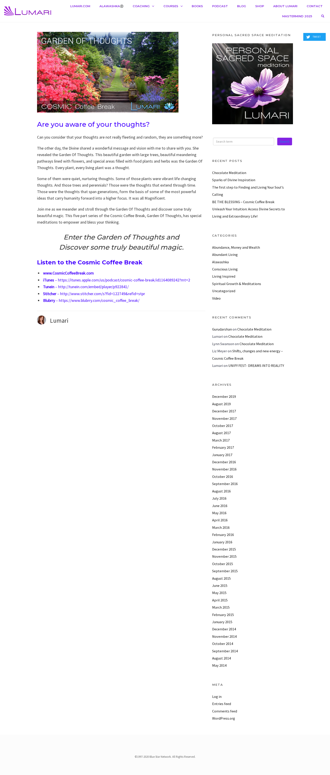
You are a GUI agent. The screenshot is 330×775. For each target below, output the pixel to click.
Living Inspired (223, 276)
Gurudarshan (222, 329)
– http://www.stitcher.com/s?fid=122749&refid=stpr (94, 293)
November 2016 (224, 469)
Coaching (141, 6)
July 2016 (219, 498)
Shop (259, 6)
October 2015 (222, 564)
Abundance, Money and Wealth (236, 247)
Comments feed (224, 711)
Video (216, 298)
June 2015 (219, 585)
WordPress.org (223, 718)
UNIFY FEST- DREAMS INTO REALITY (256, 365)
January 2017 (222, 455)
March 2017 (221, 440)
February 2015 (223, 614)
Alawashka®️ (111, 6)
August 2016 (221, 491)
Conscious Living (225, 269)
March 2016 (221, 527)
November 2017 (224, 418)
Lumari (59, 320)
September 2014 (225, 651)
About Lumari (285, 6)
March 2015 (221, 607)
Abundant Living (225, 254)
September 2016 (225, 483)
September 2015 (225, 571)
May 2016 (219, 513)
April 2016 (220, 520)
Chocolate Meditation (229, 172)
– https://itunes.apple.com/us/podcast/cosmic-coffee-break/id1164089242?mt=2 (116, 280)
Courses (170, 6)
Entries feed (221, 703)
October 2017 (222, 425)
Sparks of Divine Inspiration (233, 180)
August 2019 (221, 404)
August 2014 (221, 658)
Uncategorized (223, 291)
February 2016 (223, 534)
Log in (217, 696)
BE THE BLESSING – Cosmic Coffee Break (243, 202)
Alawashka (220, 262)
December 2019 (224, 396)
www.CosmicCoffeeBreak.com (68, 273)
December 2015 (224, 549)
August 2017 (221, 433)
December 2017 (224, 411)
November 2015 (224, 556)
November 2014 (224, 636)
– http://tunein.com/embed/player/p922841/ (86, 286)
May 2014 (219, 665)
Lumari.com (80, 6)
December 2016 (224, 462)
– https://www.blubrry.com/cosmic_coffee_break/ (91, 300)
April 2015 (220, 600)
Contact (315, 6)
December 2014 (224, 629)
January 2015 (222, 622)
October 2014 (222, 643)
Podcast (220, 6)
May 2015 (219, 592)
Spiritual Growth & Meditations (236, 283)
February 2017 (223, 447)
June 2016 (219, 505)
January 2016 (222, 542)
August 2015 (221, 578)
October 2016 (222, 476)
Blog (241, 6)
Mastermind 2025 (297, 16)
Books (197, 6)
